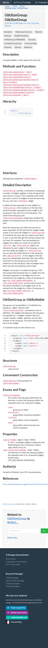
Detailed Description (21, 36)
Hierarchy (38, 32)
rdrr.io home (10, 559)
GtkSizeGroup (25, 113)
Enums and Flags (30, 43)
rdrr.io (6, 2)
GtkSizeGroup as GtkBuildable (14, 39)
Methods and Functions (23, 32)
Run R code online (13, 565)
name (25, 338)
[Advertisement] (24, 143)
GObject (14, 111)
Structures (31, 39)
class (21, 336)
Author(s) (18, 47)
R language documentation (16, 562)
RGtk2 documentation (9, 504)
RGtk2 (11, 522)
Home (7, 6)
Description (8, 32)
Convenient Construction (13, 43)
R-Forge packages (13, 584)
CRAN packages (12, 578)
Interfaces (7, 36)
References (28, 47)
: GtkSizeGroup (16, 8)
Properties (7, 47)
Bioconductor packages (15, 581)
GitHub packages (12, 586)
